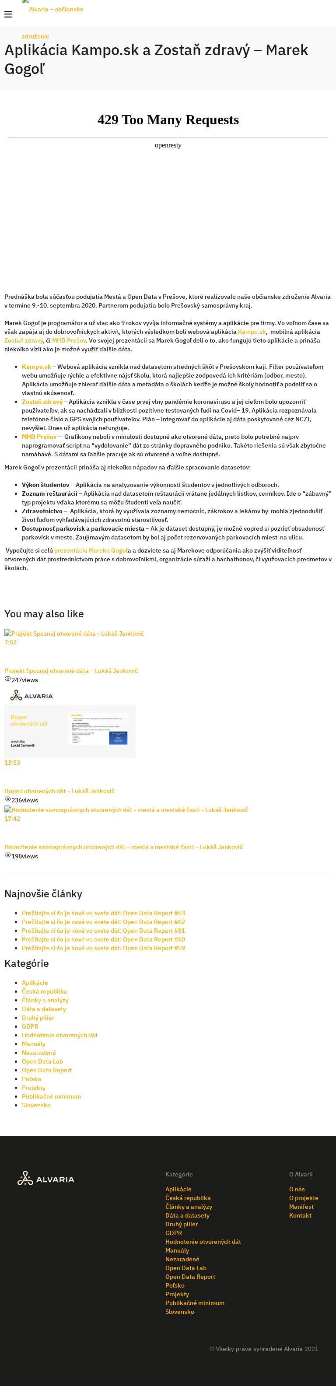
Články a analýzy (45, 1000)
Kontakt (300, 1215)
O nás (297, 1189)
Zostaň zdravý (23, 340)
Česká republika (44, 991)
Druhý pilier (38, 1018)
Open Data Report (47, 1070)
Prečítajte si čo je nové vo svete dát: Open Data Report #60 (103, 939)
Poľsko (31, 1079)
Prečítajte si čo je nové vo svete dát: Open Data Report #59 (103, 948)
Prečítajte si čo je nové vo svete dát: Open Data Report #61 (103, 930)
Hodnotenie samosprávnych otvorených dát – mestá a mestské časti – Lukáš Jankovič (123, 847)
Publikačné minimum (51, 1096)
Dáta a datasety (44, 1009)
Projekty (34, 1088)
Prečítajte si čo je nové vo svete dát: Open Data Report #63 (103, 913)
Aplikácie (35, 983)
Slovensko (36, 1105)
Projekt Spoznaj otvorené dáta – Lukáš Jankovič (71, 671)
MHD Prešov (69, 340)
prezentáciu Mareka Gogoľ (91, 550)
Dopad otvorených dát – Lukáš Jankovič (59, 791)
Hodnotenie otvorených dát (60, 1035)
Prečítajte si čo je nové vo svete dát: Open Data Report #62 (103, 922)
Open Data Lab (42, 1061)
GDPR (30, 1026)
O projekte (303, 1198)
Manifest (301, 1207)
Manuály (34, 1044)
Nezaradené (39, 1053)
